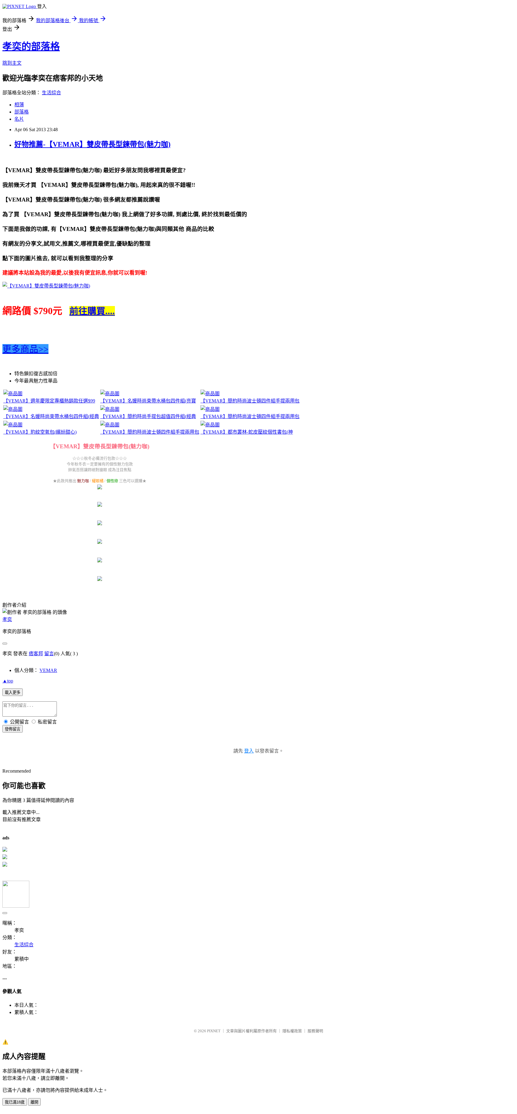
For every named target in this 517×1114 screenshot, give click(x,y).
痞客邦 (36, 653)
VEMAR (48, 670)
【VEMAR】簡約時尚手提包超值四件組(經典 (148, 416)
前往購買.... (92, 311)
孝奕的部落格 (31, 46)
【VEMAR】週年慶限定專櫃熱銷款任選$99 (49, 400)
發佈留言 (12, 729)
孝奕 (7, 619)
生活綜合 (51, 92)
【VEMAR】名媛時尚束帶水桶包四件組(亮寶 (148, 400)
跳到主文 (12, 63)
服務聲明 (315, 1031)
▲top (7, 680)
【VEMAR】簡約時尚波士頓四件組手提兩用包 (249, 400)
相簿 (19, 104)
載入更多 (12, 692)
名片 (19, 119)
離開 (34, 1102)
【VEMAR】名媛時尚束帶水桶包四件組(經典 (51, 416)
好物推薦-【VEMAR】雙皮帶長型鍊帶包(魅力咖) (92, 144)
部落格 (21, 111)
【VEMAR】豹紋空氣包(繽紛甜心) (40, 432)
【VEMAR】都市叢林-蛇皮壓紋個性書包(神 (246, 432)
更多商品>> (25, 349)
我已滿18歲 (15, 1102)
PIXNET (214, 1031)
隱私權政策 (292, 1031)
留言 (49, 653)
